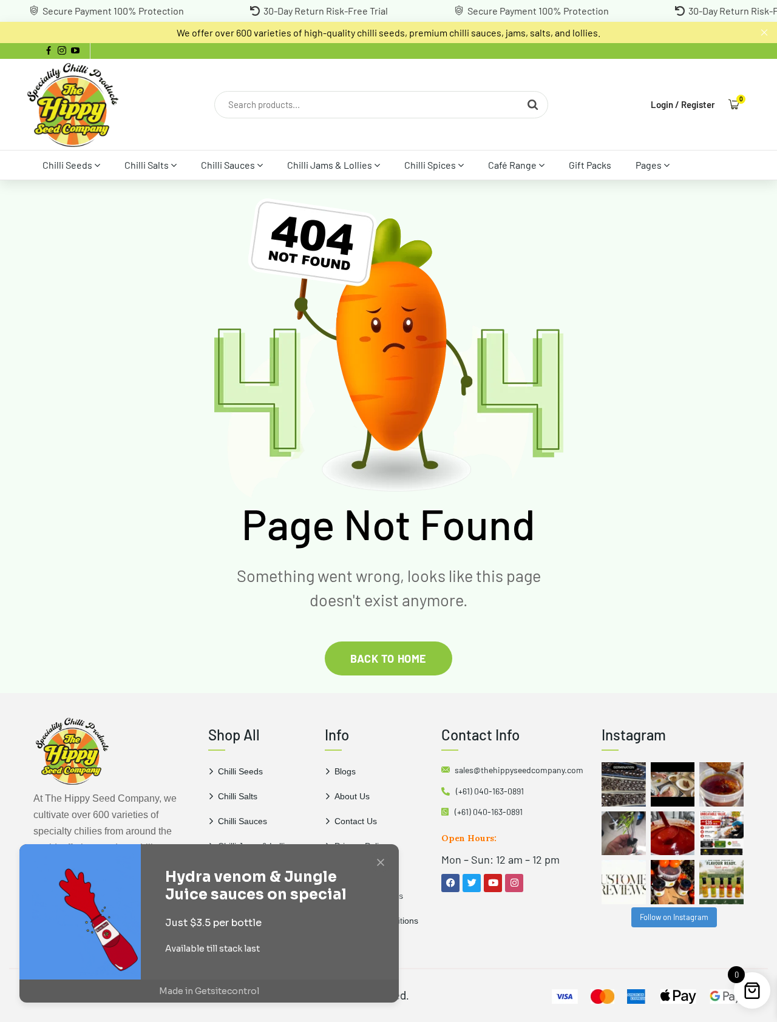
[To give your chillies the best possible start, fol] (624, 833)
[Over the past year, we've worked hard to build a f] (721, 833)
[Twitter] (472, 883)
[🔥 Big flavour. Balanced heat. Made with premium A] (721, 784)
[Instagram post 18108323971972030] (721, 882)
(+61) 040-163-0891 (490, 791)
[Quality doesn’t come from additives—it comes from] (673, 833)
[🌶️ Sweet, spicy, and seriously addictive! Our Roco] (673, 882)
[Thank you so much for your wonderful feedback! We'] (624, 882)
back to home (388, 658)
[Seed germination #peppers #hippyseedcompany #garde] (624, 784)
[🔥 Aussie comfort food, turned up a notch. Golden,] (673, 784)
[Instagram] (514, 883)
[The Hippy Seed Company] (72, 104)
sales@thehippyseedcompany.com (519, 770)
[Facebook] (450, 883)
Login (662, 104)
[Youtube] (493, 883)
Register (698, 104)
